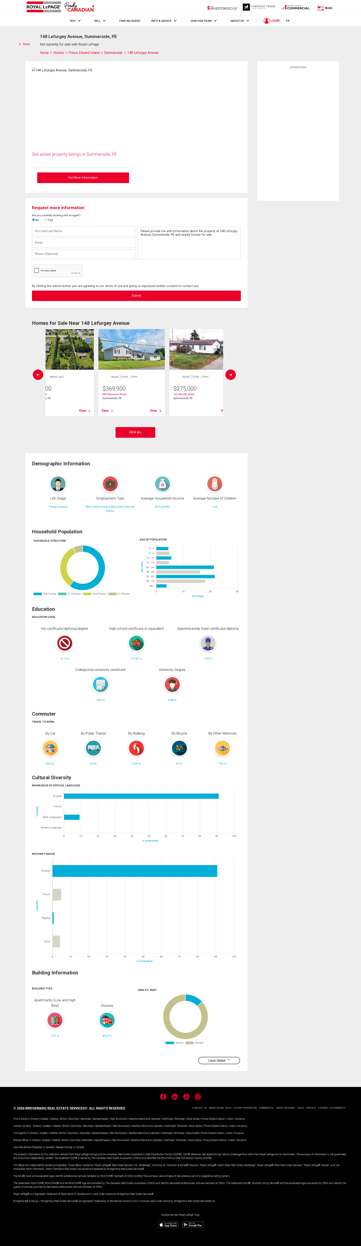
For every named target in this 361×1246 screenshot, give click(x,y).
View (82, 410)
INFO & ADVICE (161, 20)
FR (288, 20)
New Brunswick (118, 1118)
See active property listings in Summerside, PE (74, 154)
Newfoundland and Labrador (144, 1118)
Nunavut (240, 1118)
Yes (50, 220)
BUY (73, 20)
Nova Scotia (193, 1118)
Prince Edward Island (212, 1118)
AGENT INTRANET (285, 1108)
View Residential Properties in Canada (33, 1147)
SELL (97, 20)
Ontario (34, 1118)
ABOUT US (237, 20)
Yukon (229, 1118)
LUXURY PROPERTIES (245, 1108)
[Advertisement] (298, 134)
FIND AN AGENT (129, 20)
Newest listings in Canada (70, 1147)
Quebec (44, 1118)
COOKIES (323, 1108)
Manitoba (85, 1118)
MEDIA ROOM (216, 1108)
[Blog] (325, 8)
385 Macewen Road (114, 394)
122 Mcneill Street (183, 394)
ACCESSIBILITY (338, 1108)
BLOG (228, 1108)
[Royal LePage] (60, 7)
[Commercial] (296, 8)
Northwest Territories (173, 1118)
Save (105, 410)
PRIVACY (311, 1108)
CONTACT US (199, 1108)
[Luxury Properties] (259, 8)
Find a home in (21, 1118)
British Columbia (69, 1118)
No (37, 220)
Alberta (54, 1118)
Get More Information (83, 178)
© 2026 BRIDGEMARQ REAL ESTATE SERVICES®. (50, 1108)
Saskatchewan (100, 1118)
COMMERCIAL (266, 1108)
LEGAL (300, 1108)
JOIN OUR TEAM (201, 20)
